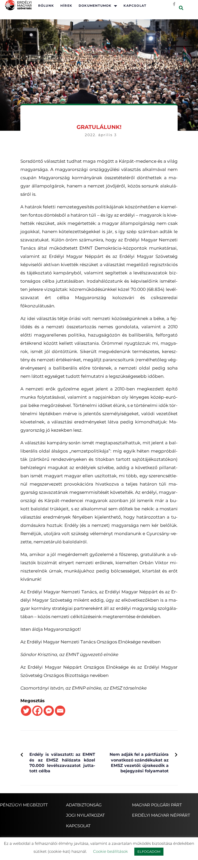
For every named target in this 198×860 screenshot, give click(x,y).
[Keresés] (181, 8)
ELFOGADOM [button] (148, 851)
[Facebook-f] (174, 4)
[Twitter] (26, 711)
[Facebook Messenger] (49, 711)
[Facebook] (37, 711)
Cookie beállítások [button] (110, 851)
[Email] (60, 711)
